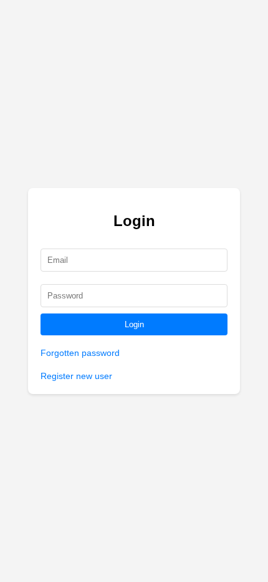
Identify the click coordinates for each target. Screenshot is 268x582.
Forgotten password (80, 353)
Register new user (76, 376)
